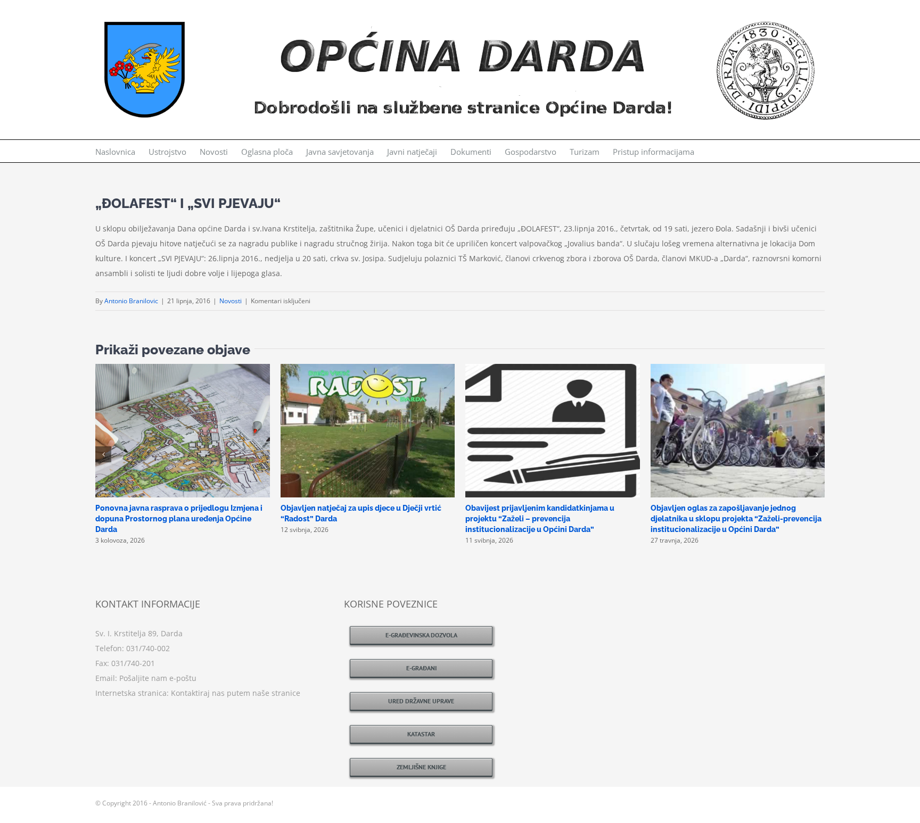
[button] (103, 454)
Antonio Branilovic (131, 300)
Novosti (230, 300)
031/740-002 (148, 648)
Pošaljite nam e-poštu (157, 678)
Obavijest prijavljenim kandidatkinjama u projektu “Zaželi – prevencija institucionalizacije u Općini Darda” (539, 519)
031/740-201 (133, 663)
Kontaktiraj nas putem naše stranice (235, 693)
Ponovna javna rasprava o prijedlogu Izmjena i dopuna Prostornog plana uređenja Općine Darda (178, 519)
